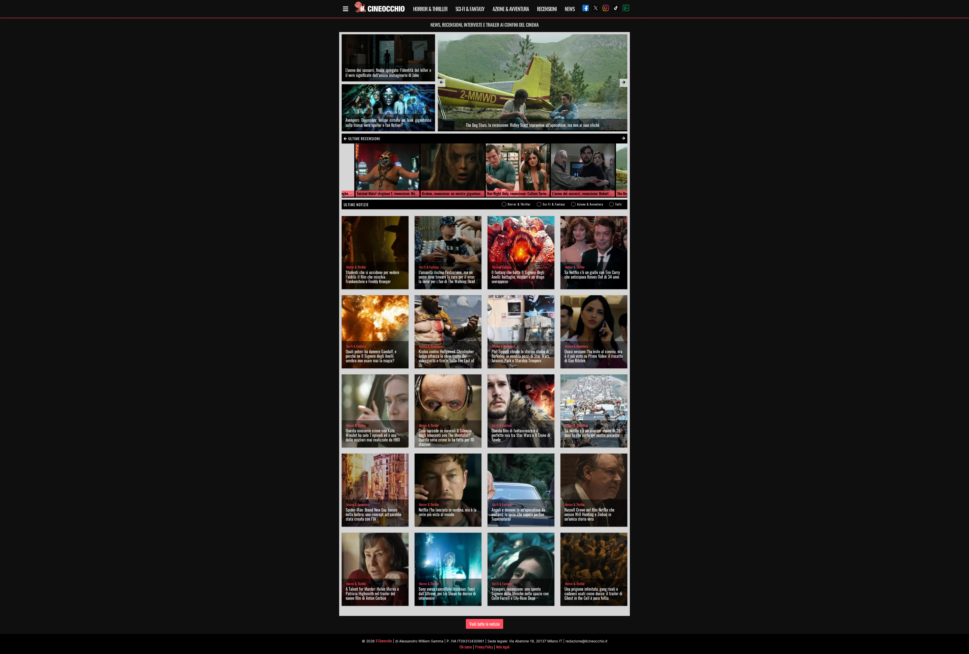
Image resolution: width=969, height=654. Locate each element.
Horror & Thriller (430, 9)
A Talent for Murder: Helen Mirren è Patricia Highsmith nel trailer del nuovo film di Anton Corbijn (372, 593)
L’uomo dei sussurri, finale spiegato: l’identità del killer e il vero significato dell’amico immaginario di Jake (388, 72)
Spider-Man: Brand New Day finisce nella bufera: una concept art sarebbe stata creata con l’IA (373, 514)
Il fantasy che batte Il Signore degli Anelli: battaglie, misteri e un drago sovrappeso (518, 276)
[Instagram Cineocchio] (604, 9)
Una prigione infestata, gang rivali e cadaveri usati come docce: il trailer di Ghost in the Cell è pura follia (593, 593)
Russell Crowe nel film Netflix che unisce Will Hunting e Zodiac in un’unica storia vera (589, 514)
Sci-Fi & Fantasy (469, 9)
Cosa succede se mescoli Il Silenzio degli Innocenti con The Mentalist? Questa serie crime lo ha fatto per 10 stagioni (446, 437)
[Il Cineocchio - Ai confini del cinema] (379, 9)
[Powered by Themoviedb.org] (624, 9)
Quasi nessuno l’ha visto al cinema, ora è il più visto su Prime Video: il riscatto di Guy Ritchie (593, 356)
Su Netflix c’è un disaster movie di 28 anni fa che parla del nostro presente (592, 433)
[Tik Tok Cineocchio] (614, 9)
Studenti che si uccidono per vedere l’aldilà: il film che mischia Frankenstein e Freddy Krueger (372, 276)
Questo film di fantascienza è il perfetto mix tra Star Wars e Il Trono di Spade (521, 435)
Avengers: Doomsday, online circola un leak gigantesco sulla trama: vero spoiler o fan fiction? (388, 122)
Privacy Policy (484, 646)
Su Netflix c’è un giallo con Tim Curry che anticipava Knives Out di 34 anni (592, 274)
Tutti (618, 204)
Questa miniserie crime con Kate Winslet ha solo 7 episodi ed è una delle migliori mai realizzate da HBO (373, 435)
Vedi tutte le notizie (484, 624)
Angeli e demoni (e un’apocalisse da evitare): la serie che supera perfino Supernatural (518, 514)
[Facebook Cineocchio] (584, 9)
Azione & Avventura (511, 9)
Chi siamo (466, 646)
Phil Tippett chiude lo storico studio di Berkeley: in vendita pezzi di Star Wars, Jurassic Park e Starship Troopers (521, 356)
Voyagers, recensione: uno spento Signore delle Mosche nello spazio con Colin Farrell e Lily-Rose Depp (520, 593)
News (570, 9)
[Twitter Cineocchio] (594, 9)
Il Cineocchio (384, 640)
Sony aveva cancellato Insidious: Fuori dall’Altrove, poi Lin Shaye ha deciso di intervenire (447, 593)
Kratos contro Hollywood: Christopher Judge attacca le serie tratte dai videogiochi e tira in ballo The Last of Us (446, 358)
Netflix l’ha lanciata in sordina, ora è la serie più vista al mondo (447, 512)
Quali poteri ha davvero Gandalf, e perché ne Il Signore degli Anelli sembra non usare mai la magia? (371, 356)
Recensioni (547, 9)
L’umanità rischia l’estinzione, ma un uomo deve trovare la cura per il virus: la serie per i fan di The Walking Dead (447, 276)
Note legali (502, 646)
